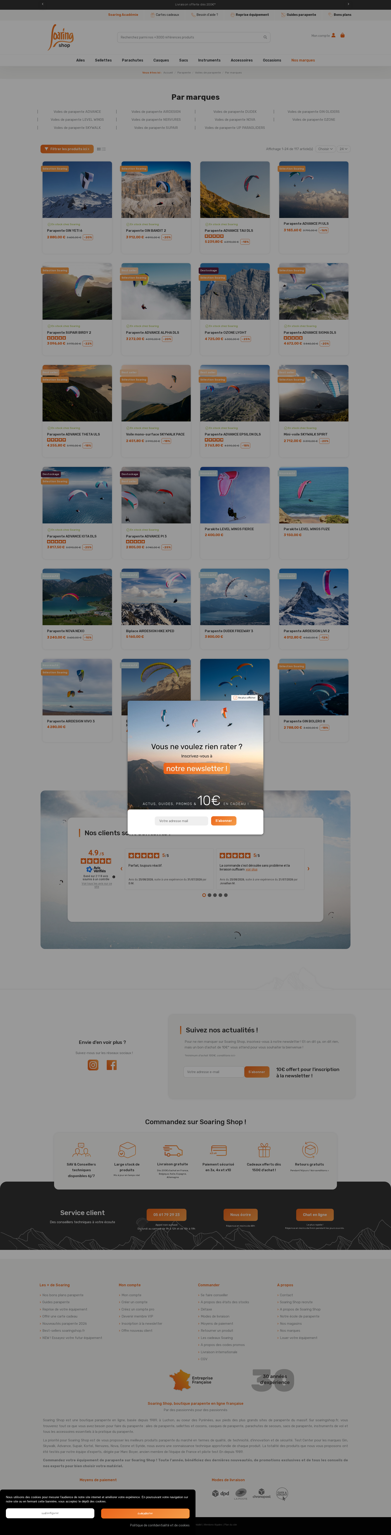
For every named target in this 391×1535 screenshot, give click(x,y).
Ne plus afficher (246, 697)
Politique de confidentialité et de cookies (160, 1525)
